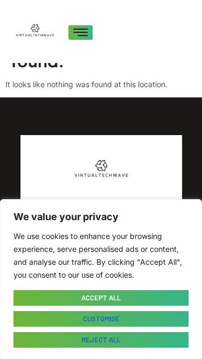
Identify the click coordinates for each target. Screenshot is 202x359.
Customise (101, 318)
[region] (101, 279)
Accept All (101, 297)
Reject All (101, 339)
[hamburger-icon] (80, 32)
